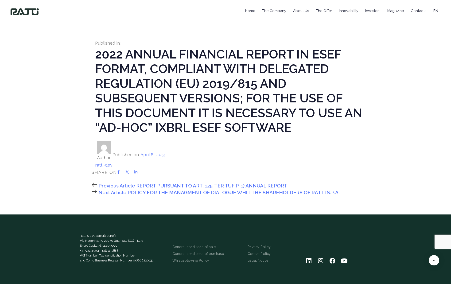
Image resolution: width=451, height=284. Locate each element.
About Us (301, 11)
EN (435, 11)
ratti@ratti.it (110, 250)
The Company (274, 11)
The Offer (324, 11)
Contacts (418, 11)
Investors (372, 11)
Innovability (348, 11)
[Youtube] (344, 260)
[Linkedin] (309, 260)
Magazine (395, 11)
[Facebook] (332, 260)
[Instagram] (321, 260)
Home (250, 11)
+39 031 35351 (89, 250)
